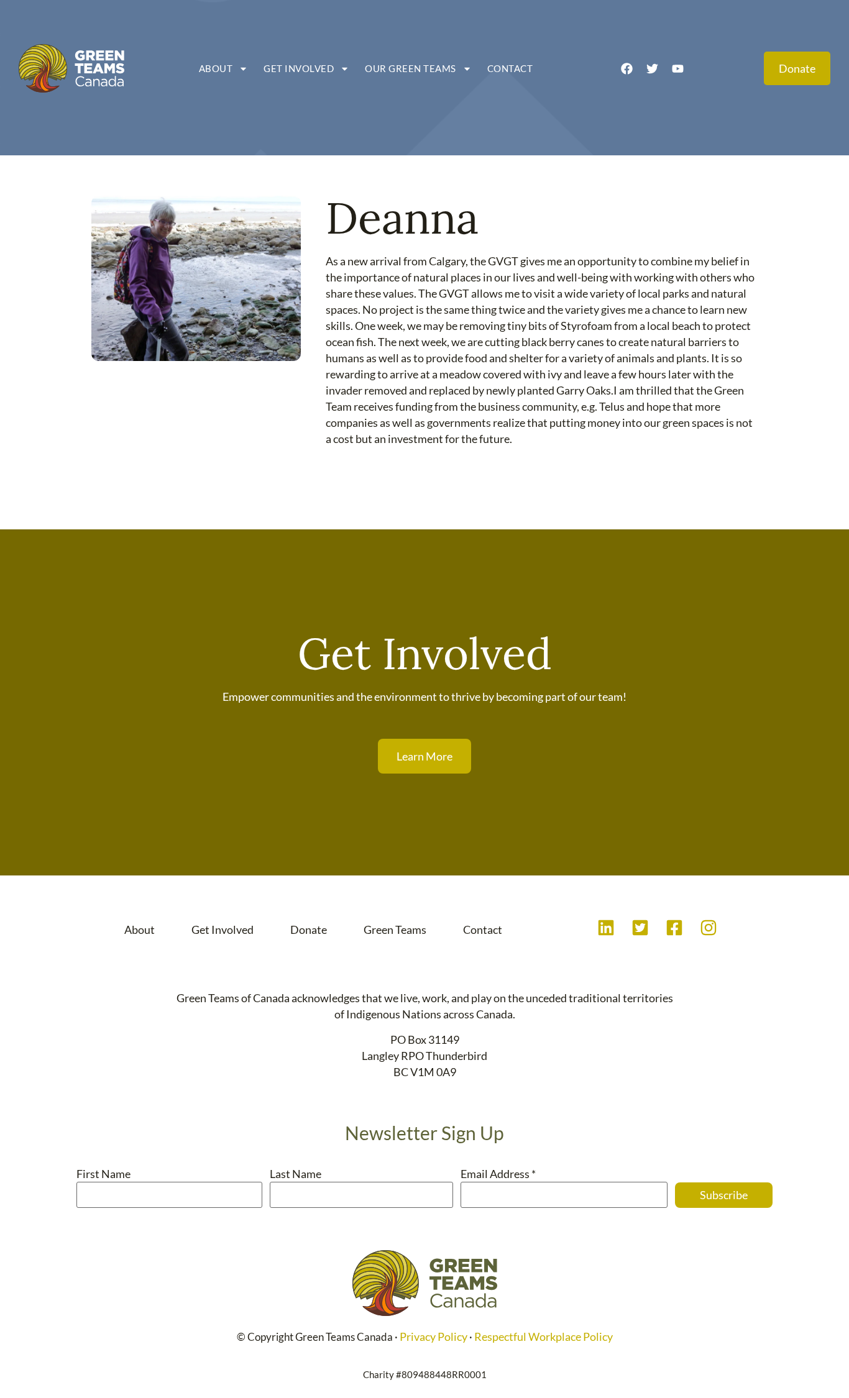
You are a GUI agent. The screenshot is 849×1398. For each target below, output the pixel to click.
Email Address (498, 1173)
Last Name (295, 1173)
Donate (308, 929)
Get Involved (299, 68)
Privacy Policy (433, 1336)
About (216, 68)
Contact (510, 68)
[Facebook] (626, 68)
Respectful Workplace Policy (543, 1336)
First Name (103, 1173)
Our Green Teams (410, 68)
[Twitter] (652, 68)
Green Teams (395, 929)
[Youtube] (677, 68)
